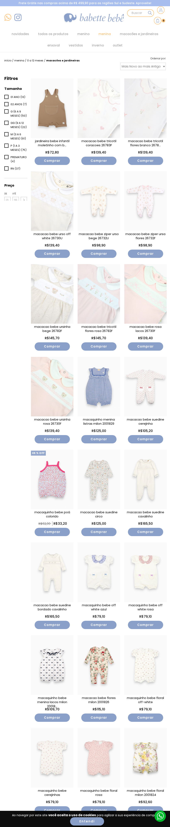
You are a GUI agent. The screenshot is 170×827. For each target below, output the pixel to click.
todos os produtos (53, 34)
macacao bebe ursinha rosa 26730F (52, 421)
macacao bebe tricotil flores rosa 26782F (98, 329)
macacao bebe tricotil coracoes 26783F (98, 143)
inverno (98, 45)
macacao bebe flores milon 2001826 (99, 700)
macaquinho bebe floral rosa (98, 793)
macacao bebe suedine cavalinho (145, 514)
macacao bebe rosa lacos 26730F (146, 329)
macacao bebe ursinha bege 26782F (52, 329)
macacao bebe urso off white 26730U (52, 236)
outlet (118, 45)
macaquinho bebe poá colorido (52, 514)
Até (14, 193)
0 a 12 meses (35, 60)
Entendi (87, 821)
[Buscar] (150, 13)
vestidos (76, 45)
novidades (20, 34)
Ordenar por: (158, 58)
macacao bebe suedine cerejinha (145, 421)
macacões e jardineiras (139, 34)
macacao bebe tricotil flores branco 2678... (145, 143)
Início (7, 60)
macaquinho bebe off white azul (99, 607)
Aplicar (24, 200)
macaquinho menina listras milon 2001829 (99, 421)
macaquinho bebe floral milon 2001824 (145, 793)
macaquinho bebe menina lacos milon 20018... (52, 701)
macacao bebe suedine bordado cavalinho (52, 607)
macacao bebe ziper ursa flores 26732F (145, 236)
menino (83, 34)
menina (104, 34)
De (5, 193)
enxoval (53, 45)
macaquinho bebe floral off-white (145, 700)
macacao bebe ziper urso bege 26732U (99, 236)
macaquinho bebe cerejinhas (52, 793)
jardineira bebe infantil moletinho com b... (52, 143)
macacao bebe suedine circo (99, 514)
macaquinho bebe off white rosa (146, 607)
